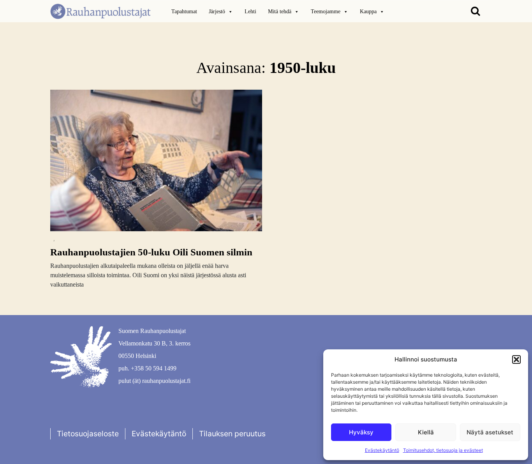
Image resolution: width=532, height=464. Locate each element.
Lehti (250, 11)
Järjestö (217, 11)
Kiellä (426, 432)
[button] (516, 359)
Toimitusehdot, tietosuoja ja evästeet (443, 450)
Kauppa (368, 11)
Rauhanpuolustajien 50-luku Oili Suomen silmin (151, 252)
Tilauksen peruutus (232, 433)
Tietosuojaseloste (88, 433)
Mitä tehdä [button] (279, 11)
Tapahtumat (184, 11)
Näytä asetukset (490, 432)
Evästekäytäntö (382, 450)
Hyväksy (361, 432)
